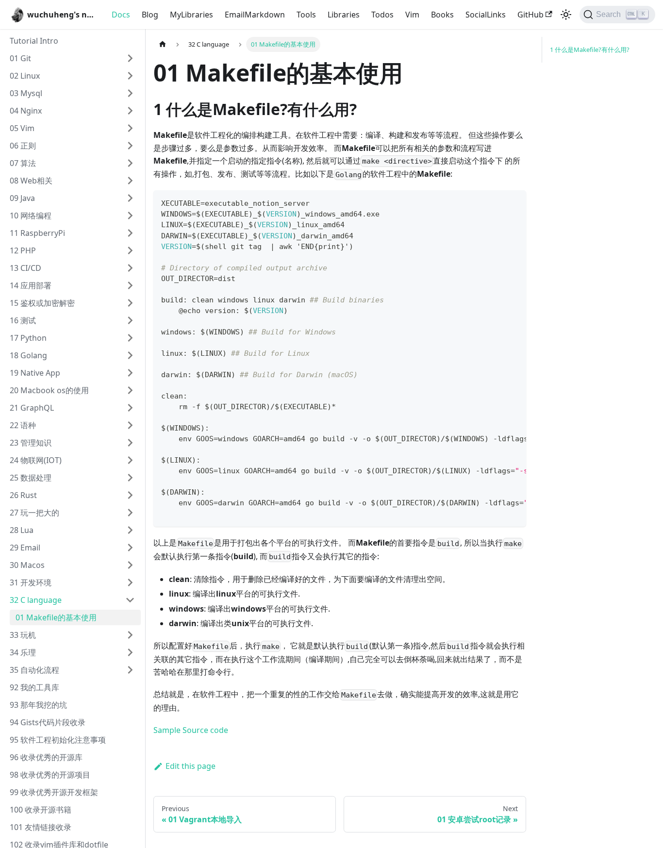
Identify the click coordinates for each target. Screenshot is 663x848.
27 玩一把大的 (34, 512)
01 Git (20, 58)
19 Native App (35, 372)
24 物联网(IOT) (36, 460)
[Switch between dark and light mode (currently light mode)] (566, 14)
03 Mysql (26, 93)
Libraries (344, 14)
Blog (150, 14)
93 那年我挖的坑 (38, 704)
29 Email (25, 547)
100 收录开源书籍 (40, 809)
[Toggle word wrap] (496, 202)
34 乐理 (23, 652)
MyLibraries (191, 14)
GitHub (530, 14)
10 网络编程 (30, 215)
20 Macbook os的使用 (49, 390)
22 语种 (23, 425)
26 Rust (23, 495)
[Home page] (162, 44)
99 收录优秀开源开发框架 (54, 792)
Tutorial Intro (34, 40)
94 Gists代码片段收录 (47, 722)
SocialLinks (485, 14)
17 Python (28, 338)
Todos (382, 14)
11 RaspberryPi (37, 233)
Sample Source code (190, 730)
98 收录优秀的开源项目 (50, 774)
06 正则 (23, 145)
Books (442, 14)
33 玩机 (23, 635)
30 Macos (27, 565)
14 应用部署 (30, 285)
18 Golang (28, 355)
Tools (306, 14)
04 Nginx (26, 110)
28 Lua (21, 530)
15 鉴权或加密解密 (42, 303)
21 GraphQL (32, 407)
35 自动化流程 (34, 670)
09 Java (22, 198)
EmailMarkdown (255, 14)
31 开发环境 (30, 582)
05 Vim (22, 128)
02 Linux (25, 75)
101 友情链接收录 (40, 827)
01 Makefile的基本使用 (56, 617)
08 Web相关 (31, 180)
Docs (121, 14)
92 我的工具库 (34, 687)
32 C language (36, 600)
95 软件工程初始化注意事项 (58, 739)
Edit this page (190, 766)
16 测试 (23, 320)
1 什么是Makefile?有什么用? (590, 49)
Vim (412, 14)
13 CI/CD (25, 268)
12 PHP (23, 250)
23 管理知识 (30, 442)
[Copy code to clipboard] (514, 202)
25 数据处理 (30, 477)
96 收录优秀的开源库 (46, 757)
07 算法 (23, 163)
